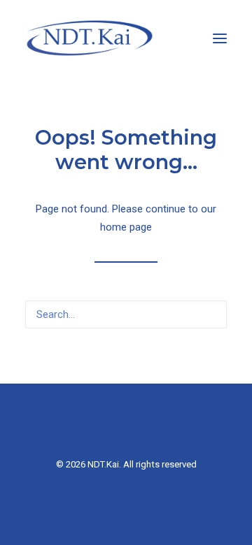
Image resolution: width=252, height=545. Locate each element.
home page (126, 227)
